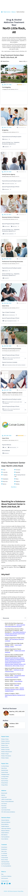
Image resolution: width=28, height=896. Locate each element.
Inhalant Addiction (5, 832)
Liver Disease (4, 803)
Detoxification (4, 847)
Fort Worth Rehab (5, 766)
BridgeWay (5, 130)
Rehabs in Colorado (5, 749)
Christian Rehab (4, 857)
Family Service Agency (8, 174)
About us (3, 871)
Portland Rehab (4, 782)
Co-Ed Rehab (4, 853)
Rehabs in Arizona (5, 747)
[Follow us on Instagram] (7, 883)
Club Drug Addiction (5, 836)
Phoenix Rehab (4, 778)
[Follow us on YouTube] (9, 883)
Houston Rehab (4, 772)
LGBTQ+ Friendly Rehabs (6, 799)
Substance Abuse (5, 817)
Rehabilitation (4, 849)
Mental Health (4, 793)
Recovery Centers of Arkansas (10, 217)
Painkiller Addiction (5, 826)
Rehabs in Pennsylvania (6, 755)
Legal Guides (4, 807)
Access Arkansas (18, 681)
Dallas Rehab (4, 768)
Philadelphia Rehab (5, 774)
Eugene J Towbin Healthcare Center (12, 392)
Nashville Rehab (4, 770)
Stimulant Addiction (5, 820)
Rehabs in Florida (4, 739)
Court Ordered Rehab (5, 809)
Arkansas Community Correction (11, 348)
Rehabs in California (5, 741)
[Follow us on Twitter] (4, 883)
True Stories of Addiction (6, 876)
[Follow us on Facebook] (2, 883)
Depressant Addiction (5, 822)
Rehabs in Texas (4, 745)
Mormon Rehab (4, 859)
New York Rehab (4, 780)
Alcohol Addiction (5, 824)
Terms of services (13, 891)
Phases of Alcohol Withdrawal (7, 801)
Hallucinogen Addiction (6, 828)
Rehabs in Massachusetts (6, 751)
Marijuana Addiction (5, 830)
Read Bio (11, 714)
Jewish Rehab (4, 855)
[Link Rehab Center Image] (14, 74)
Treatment (4, 844)
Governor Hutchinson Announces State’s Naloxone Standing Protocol (14, 689)
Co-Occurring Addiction (6, 866)
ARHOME (16, 685)
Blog (2, 874)
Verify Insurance (4, 878)
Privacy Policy (20, 891)
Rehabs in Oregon (5, 753)
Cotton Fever (4, 797)
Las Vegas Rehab (4, 776)
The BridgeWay (6, 87)
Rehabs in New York (5, 743)
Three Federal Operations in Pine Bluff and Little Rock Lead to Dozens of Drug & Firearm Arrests (15, 634)
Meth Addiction (4, 834)
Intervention (3, 805)
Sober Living (3, 851)
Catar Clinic (5, 306)
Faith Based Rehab (5, 861)
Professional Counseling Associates (12, 261)
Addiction (3, 790)
